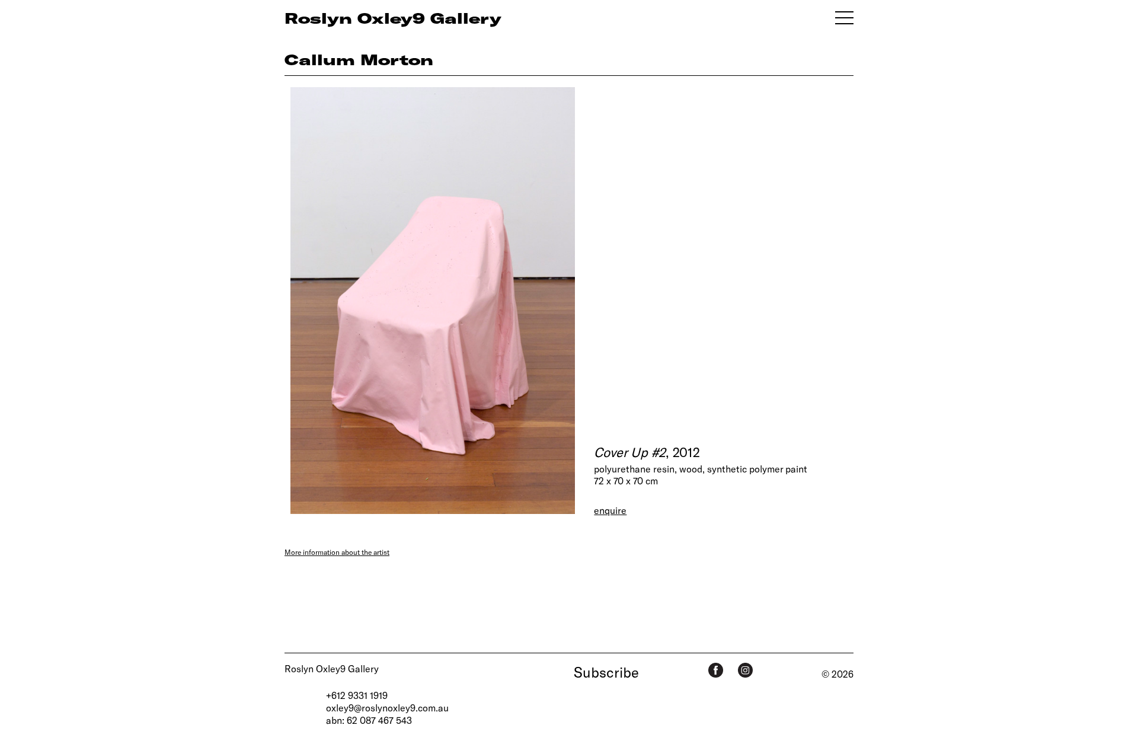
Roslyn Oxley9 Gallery (331, 668)
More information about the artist (336, 552)
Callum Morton (358, 59)
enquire (610, 510)
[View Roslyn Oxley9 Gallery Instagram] (745, 670)
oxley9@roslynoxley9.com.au (387, 707)
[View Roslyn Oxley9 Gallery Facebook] (715, 670)
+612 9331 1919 (357, 695)
